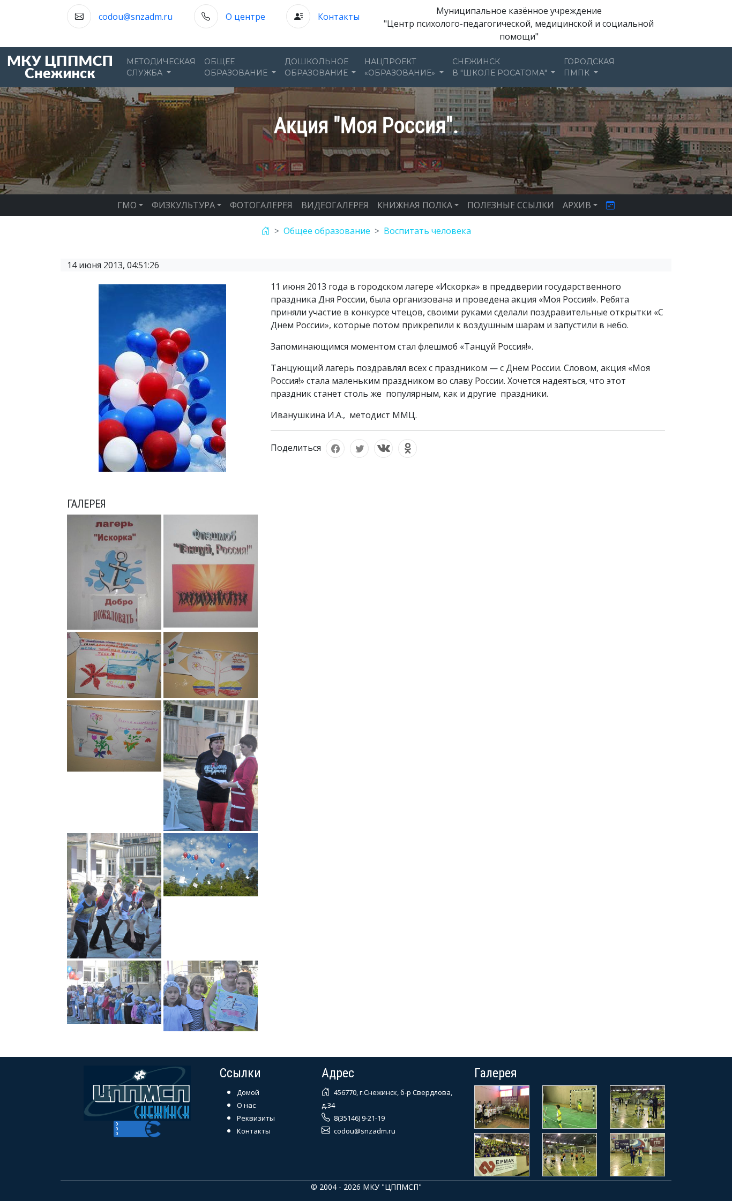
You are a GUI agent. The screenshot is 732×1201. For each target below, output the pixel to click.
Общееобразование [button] (237, 67)
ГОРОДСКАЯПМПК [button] (589, 67)
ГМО (127, 205)
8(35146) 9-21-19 (358, 1118)
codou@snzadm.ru (136, 16)
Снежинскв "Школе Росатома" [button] (500, 67)
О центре (245, 16)
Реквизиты (256, 1118)
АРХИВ (577, 205)
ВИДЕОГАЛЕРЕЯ (335, 205)
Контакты (339, 16)
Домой (248, 1092)
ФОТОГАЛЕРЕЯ (261, 205)
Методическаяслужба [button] (161, 67)
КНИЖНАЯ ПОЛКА (414, 205)
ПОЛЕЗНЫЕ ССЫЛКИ (510, 205)
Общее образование (326, 231)
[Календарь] (610, 205)
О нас (246, 1105)
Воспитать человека (427, 231)
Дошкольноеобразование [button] (317, 67)
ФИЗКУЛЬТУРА (183, 205)
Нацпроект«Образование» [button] (400, 67)
